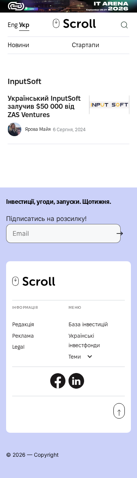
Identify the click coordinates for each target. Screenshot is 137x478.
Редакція (23, 324)
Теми (74, 357)
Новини (18, 45)
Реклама (23, 336)
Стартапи (85, 45)
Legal (18, 347)
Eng (13, 25)
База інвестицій (88, 324)
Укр (24, 25)
